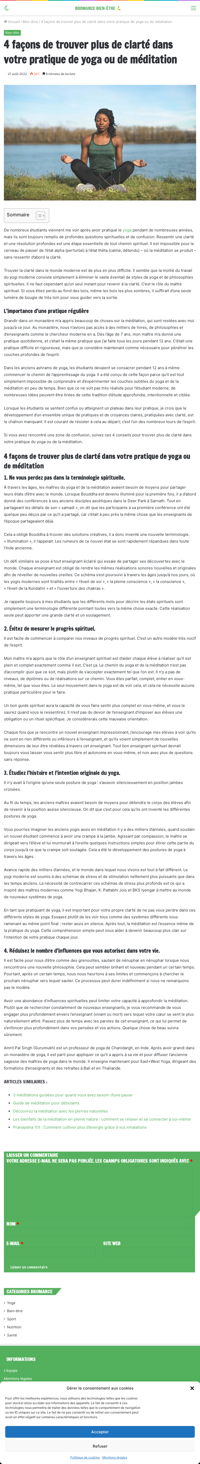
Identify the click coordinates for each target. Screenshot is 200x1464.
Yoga (11, 1303)
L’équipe (10, 1370)
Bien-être (30, 22)
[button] (192, 1388)
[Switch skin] (6, 10)
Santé (12, 1335)
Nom (13, 1223)
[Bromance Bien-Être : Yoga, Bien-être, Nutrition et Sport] (100, 7)
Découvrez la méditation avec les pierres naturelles (60, 1111)
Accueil (13, 22)
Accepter (100, 1431)
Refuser (100, 1446)
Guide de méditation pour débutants (46, 1103)
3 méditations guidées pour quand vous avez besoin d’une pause (73, 1094)
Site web (112, 1243)
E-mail (15, 1243)
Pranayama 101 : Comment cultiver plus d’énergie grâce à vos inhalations (80, 1127)
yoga (127, 230)
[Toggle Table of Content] (38, 215)
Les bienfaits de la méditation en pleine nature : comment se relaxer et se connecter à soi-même (102, 1119)
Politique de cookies (85, 1457)
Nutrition (14, 1327)
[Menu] (193, 10)
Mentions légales (114, 1457)
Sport (11, 1319)
